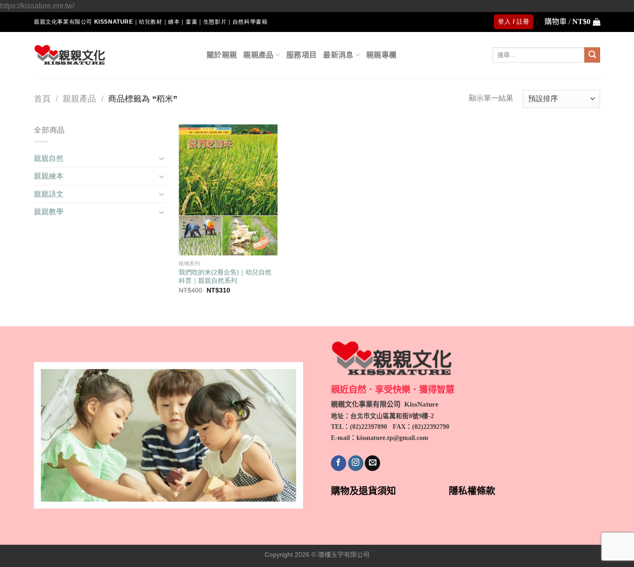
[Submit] (592, 55)
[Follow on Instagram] (355, 463)
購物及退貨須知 (363, 491)
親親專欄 (381, 55)
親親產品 (258, 55)
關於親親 (222, 55)
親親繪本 (49, 176)
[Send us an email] (372, 463)
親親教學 (49, 212)
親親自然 (49, 158)
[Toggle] (161, 158)
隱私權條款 (472, 491)
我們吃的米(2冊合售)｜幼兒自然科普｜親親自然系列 (225, 276)
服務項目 (301, 55)
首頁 (42, 98)
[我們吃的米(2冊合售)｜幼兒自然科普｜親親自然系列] (228, 189)
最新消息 (338, 55)
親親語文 (49, 194)
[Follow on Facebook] (338, 463)
